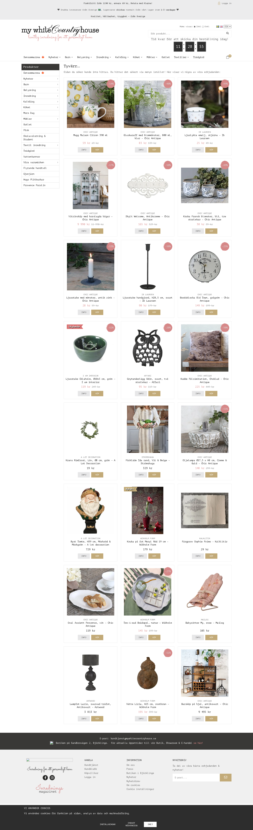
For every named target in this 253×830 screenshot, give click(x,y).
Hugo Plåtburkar (33, 179)
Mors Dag (28, 113)
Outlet (166, 57)
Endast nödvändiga (131, 824)
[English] (222, 26)
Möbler (151, 57)
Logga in (226, 3)
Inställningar (107, 824)
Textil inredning (34, 145)
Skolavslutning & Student (34, 138)
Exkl (207, 26)
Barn (67, 57)
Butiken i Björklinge (140, 773)
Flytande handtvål (35, 168)
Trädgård (198, 57)
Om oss (130, 765)
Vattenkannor (31, 156)
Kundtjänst (91, 765)
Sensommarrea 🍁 (34, 57)
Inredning (102, 57)
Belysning (83, 57)
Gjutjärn (28, 174)
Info (83, 150)
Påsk (26, 130)
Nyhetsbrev (133, 781)
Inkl (198, 26)
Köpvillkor (91, 773)
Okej (150, 824)
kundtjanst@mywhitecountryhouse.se (133, 738)
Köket (136, 57)
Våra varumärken (33, 162)
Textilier (180, 57)
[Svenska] (218, 26)
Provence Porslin (34, 185)
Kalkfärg (120, 57)
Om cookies (133, 785)
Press (129, 769)
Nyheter (53, 57)
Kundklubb (91, 769)
